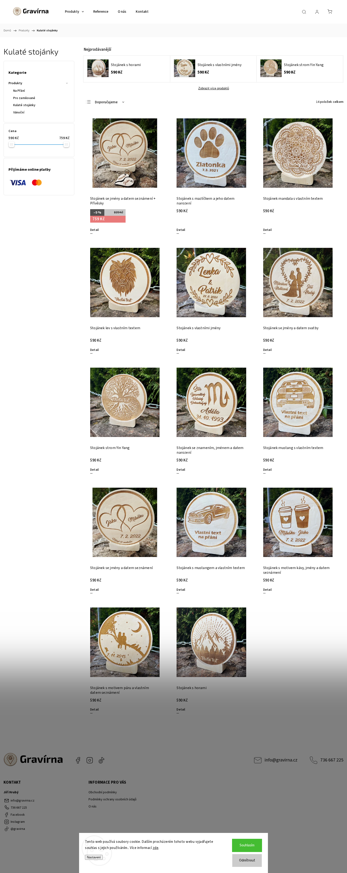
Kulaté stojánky (24, 105)
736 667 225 (331, 760)
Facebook (77, 760)
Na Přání (19, 90)
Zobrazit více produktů (213, 88)
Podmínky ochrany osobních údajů (112, 799)
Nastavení (94, 857)
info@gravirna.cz (281, 760)
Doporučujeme (106, 102)
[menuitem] (74, 12)
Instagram (89, 760)
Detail (94, 230)
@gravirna (101, 760)
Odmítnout (247, 860)
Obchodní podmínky (103, 792)
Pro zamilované (24, 98)
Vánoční (18, 112)
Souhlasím (247, 845)
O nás (93, 806)
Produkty (15, 83)
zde (156, 847)
